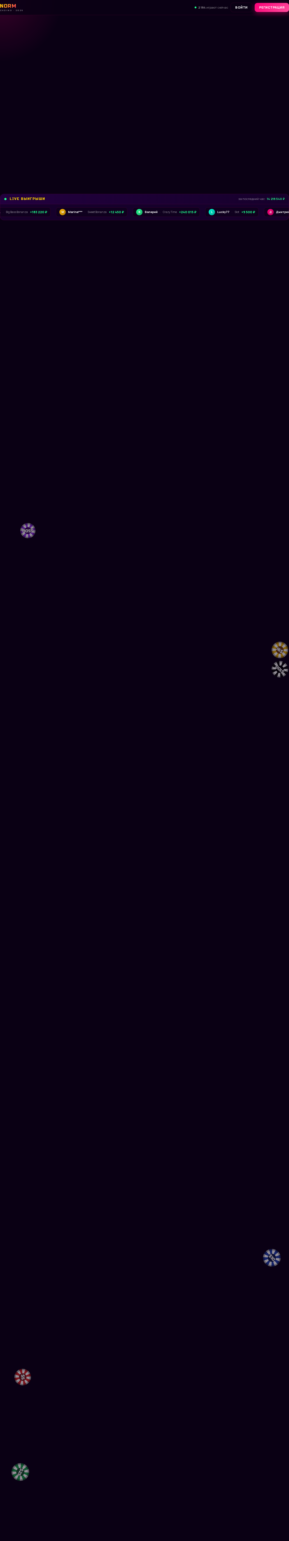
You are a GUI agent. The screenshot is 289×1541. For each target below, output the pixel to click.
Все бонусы (82, 166)
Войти (241, 7)
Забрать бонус (30, 166)
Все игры (275, 366)
